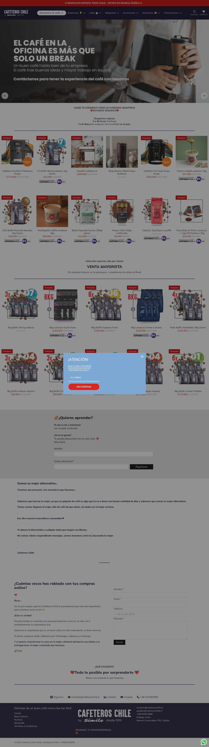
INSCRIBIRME (84, 386)
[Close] (142, 356)
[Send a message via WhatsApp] (203, 741)
